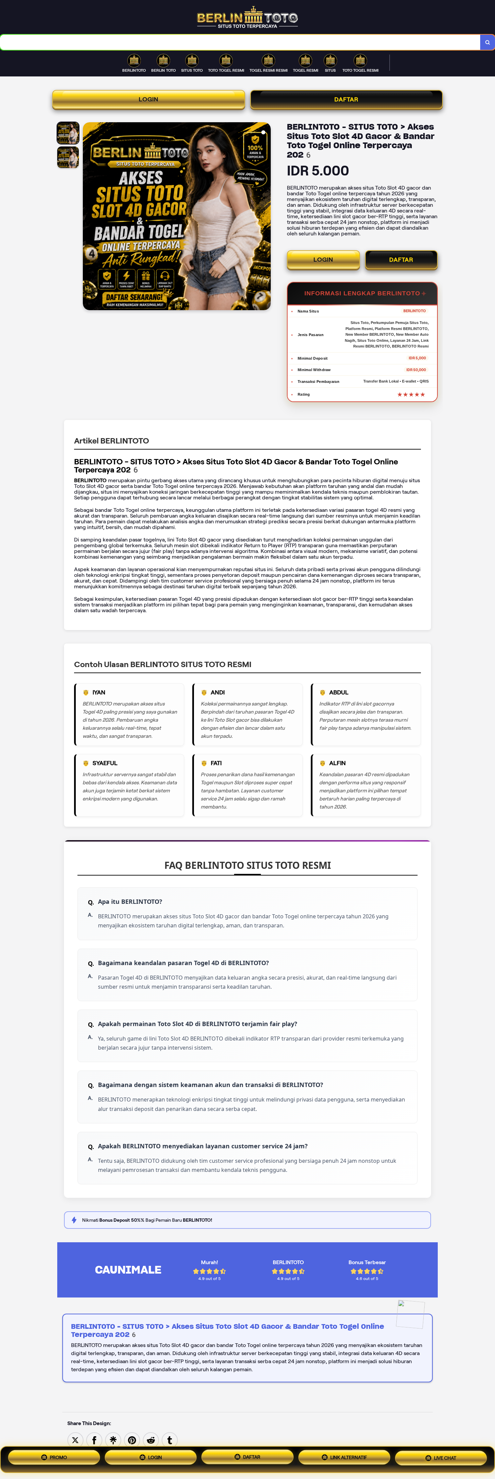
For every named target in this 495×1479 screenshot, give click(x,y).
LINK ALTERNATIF (348, 1459)
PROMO (58, 1457)
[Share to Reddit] (151, 1440)
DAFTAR (346, 99)
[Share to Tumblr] (170, 1440)
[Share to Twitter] (75, 1440)
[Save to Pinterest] (132, 1440)
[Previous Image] (88, 217)
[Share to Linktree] (113, 1440)
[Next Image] (265, 217)
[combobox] (240, 42)
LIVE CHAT (445, 1459)
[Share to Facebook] (94, 1440)
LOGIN (149, 99)
